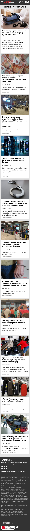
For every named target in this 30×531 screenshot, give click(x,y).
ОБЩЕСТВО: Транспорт (9, 452)
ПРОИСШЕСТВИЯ (7, 217)
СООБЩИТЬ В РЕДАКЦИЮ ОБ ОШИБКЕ (13, 471)
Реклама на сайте (7, 462)
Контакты (4, 469)
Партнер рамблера (15, 523)
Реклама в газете (21, 462)
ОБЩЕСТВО (5, 51)
